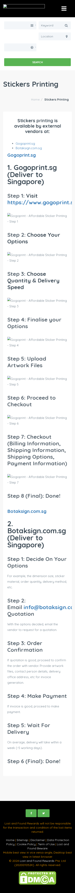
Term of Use (46, 844)
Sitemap (22, 840)
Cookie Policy (26, 844)
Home (35, 99)
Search (37, 62)
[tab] (25, 143)
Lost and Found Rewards (37, 861)
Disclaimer (37, 840)
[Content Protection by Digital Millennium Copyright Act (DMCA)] (37, 877)
